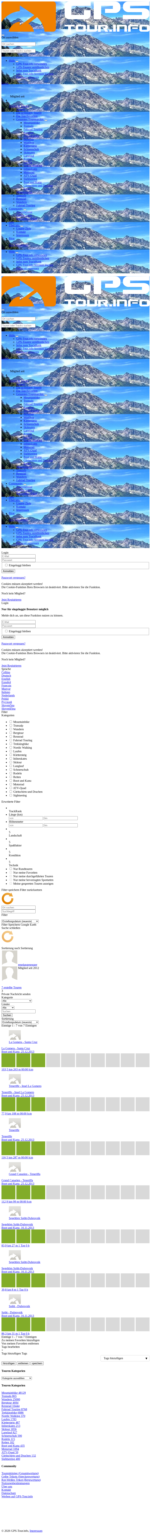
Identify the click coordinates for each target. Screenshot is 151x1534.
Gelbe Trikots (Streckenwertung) (20, 1476)
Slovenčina (7, 705)
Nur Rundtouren (22, 868)
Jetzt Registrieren (11, 599)
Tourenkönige (24, 212)
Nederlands (8, 695)
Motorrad (29, 172)
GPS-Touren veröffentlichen (32, 67)
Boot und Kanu (33, 182)
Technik (13, 865)
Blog (12, 238)
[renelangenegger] (9, 966)
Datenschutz (8, 1493)
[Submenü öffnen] (16, 61)
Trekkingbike (31, 135)
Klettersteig (30, 145)
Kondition (15, 855)
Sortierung (27, 948)
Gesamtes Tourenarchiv (30, 119)
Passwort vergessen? (13, 577)
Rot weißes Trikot (26, 218)
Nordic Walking (33, 165)
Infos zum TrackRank (28, 70)
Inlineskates (30, 169)
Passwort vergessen (27, 77)
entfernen (23, 1363)
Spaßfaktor (15, 845)
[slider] (79, 832)
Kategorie (7, 997)
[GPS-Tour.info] (75, 30)
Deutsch (6, 675)
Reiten (27, 188)
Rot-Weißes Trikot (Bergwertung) (21, 1479)
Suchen (20, 109)
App (11, 222)
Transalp (29, 126)
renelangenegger (27, 964)
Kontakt (21, 231)
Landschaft (15, 835)
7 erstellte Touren (11, 987)
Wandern (29, 142)
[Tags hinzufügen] (75, 1358)
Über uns (14, 225)
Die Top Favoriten (27, 116)
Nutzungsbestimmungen (15, 1483)
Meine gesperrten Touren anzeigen (33, 883)
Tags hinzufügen (11, 1353)
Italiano (5, 692)
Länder (5, 1004)
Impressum (22, 235)
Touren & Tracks (19, 106)
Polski (5, 698)
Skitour (17, 762)
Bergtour (29, 139)
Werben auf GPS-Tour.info (17, 1496)
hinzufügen (9, 1363)
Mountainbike (32, 122)
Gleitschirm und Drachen (38, 185)
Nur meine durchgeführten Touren (33, 876)
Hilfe (12, 60)
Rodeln (28, 159)
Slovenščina (8, 708)
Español (6, 682)
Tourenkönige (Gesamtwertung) (20, 1473)
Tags (24, 1353)
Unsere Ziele (23, 228)
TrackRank (15, 811)
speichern (37, 1363)
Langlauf (29, 155)
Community (16, 208)
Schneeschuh (31, 149)
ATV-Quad (30, 175)
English (5, 678)
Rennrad (29, 132)
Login (4, 83)
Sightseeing (30, 178)
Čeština (5, 672)
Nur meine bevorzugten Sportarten (33, 880)
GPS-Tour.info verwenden (31, 63)
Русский (6, 702)
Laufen (28, 162)
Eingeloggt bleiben (20, 565)
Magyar (5, 688)
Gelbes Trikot (24, 215)
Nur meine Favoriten (25, 872)
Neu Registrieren (19, 245)
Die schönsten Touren (29, 112)
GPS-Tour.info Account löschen (34, 73)
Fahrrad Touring (33, 129)
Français (6, 685)
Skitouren (29, 152)
